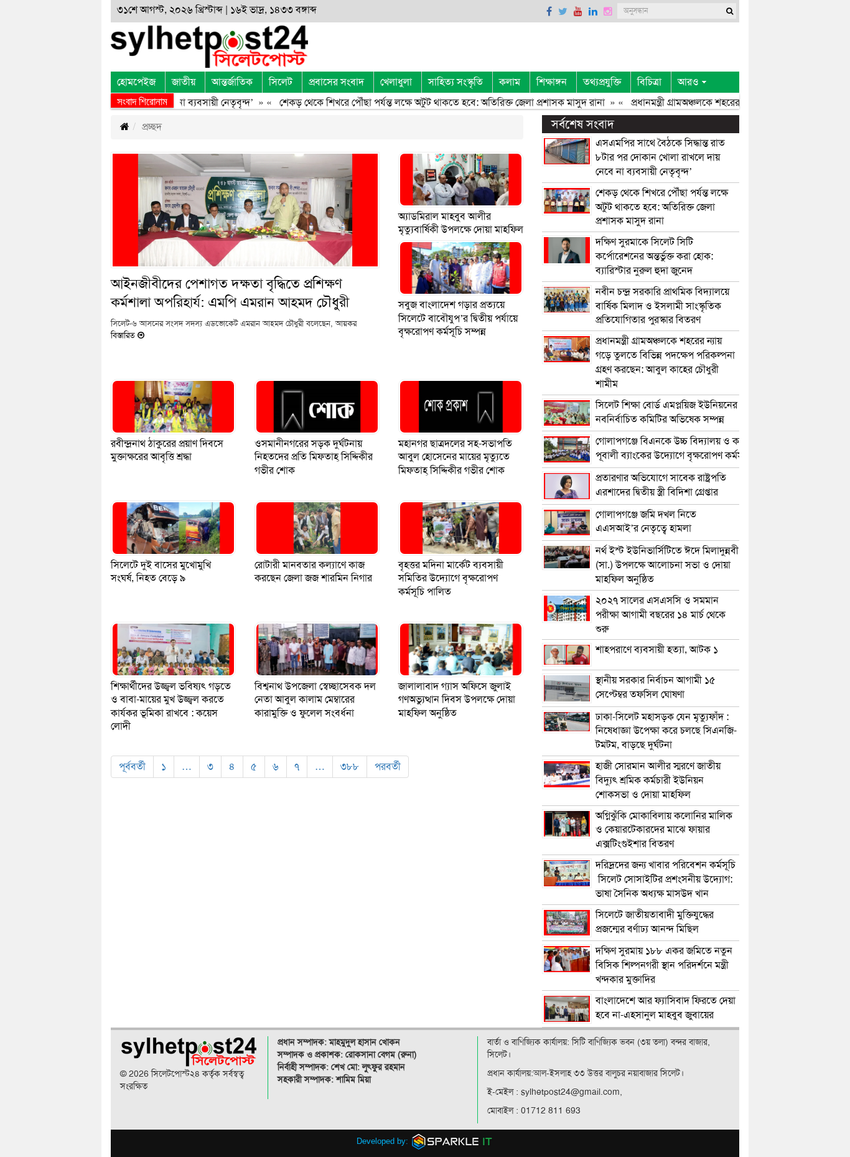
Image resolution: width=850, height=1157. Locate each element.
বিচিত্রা (649, 82)
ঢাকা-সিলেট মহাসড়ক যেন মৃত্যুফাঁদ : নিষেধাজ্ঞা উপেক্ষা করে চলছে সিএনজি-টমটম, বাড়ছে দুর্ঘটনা (666, 731)
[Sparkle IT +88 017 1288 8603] (452, 1140)
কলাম (509, 82)
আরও (688, 82)
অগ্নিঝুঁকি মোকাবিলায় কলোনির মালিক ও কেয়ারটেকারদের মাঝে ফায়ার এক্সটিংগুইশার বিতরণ (663, 830)
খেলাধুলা (396, 82)
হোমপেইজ (136, 82)
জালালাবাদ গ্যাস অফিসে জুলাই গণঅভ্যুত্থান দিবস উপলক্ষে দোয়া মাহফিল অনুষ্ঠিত (456, 699)
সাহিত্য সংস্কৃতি (455, 82)
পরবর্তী (388, 767)
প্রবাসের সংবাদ (336, 82)
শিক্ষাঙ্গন (551, 82)
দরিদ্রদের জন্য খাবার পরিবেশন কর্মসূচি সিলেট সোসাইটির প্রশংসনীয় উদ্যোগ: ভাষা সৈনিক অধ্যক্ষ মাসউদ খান (665, 879)
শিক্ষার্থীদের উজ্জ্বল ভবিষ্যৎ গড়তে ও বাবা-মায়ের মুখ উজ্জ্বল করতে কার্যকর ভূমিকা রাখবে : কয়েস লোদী (171, 706)
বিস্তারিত (124, 335)
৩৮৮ (349, 767)
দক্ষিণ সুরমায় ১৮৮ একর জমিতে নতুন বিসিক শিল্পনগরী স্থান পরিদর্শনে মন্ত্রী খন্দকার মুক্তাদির (663, 965)
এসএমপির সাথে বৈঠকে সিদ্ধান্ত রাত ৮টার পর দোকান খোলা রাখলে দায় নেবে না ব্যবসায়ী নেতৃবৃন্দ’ (660, 157)
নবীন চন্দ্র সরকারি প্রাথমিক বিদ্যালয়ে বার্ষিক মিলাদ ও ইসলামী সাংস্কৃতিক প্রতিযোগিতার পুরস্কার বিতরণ (662, 306)
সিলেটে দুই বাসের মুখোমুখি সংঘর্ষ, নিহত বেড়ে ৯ (161, 572)
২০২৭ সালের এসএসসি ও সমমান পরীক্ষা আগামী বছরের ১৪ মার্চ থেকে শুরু (660, 614)
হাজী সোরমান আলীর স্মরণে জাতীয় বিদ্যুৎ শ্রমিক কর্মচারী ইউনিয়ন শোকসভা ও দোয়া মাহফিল (658, 780)
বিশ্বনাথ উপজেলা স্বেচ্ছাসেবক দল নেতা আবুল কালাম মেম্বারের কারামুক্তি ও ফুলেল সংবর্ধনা (315, 699)
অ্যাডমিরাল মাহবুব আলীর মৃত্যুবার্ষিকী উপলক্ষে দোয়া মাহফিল (460, 223)
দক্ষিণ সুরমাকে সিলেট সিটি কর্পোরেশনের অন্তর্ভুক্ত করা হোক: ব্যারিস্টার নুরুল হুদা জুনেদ (654, 256)
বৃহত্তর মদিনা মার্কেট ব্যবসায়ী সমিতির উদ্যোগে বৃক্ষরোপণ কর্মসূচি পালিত (450, 578)
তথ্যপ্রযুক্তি (602, 82)
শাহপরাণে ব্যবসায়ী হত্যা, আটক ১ (656, 650)
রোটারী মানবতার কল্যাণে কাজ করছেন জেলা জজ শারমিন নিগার (313, 572)
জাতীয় (183, 82)
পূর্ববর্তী (132, 767)
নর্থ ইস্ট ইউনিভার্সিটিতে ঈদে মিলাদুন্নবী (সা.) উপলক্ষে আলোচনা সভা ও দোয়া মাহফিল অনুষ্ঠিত (667, 565)
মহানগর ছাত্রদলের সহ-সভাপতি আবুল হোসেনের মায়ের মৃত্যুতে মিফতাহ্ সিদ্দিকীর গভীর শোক (455, 457)
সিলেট (280, 82)
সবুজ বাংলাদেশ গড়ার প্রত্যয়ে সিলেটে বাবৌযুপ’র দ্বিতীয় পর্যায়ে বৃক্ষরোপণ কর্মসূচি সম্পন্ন (458, 318)
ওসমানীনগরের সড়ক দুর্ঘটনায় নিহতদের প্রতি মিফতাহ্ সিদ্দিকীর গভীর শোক (314, 457)
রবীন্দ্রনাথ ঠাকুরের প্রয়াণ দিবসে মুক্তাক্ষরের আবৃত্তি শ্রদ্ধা (167, 451)
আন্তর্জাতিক (232, 82)
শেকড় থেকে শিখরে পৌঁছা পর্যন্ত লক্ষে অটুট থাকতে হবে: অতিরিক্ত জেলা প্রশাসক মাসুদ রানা (421, 102)
